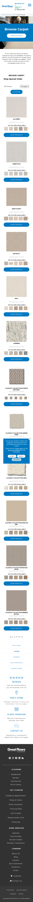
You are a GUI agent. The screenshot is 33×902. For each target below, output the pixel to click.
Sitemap (21, 894)
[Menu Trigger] (29, 4)
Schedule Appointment (16, 796)
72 (19, 637)
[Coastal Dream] (21, 353)
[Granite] (21, 173)
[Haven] (16, 466)
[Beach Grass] (16, 577)
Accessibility (13, 894)
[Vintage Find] (25, 173)
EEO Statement (16, 864)
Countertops (15, 836)
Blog (16, 857)
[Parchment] (16, 487)
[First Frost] (16, 152)
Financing (16, 822)
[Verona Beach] (16, 286)
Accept (12, 456)
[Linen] (11, 173)
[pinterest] (10, 758)
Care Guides (16, 813)
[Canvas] (16, 173)
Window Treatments (16, 843)
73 (22, 637)
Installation (16, 657)
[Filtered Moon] (21, 532)
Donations (16, 867)
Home (3, 14)
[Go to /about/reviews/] (16, 683)
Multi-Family (15, 784)
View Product (16, 135)
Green (16, 870)
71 (16, 637)
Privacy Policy (10, 890)
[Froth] (16, 421)
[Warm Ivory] (11, 353)
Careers (16, 860)
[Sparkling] (21, 218)
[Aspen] (16, 331)
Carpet (13, 14)
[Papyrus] (16, 128)
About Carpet (16, 645)
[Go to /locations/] (16, 698)
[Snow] (11, 263)
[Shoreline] (25, 353)
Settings (16, 459)
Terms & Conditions (21, 890)
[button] (16, 36)
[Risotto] (16, 511)
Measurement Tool (16, 818)
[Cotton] (16, 107)
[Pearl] (16, 196)
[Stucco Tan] (21, 308)
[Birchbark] (25, 128)
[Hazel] (25, 577)
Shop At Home (16, 800)
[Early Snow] (11, 218)
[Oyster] (16, 353)
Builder (16, 778)
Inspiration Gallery (16, 668)
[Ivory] (11, 128)
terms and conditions (14, 450)
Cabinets (16, 833)
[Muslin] (16, 376)
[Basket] (16, 398)
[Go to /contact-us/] (16, 731)
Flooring (8, 14)
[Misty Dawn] (16, 555)
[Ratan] (16, 308)
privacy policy (19, 448)
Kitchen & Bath (15, 840)
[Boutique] (21, 398)
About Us (16, 854)
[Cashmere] (21, 128)
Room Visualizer (16, 804)
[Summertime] (25, 308)
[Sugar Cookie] (25, 532)
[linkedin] (19, 758)
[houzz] (22, 758)
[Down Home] (16, 532)
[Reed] (21, 577)
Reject (21, 456)
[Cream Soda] (11, 487)
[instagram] (13, 758)
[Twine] (11, 398)
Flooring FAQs (16, 809)
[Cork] (25, 398)
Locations (16, 876)
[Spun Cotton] (11, 577)
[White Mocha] (11, 532)
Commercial (16, 781)
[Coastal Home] (21, 487)
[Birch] (11, 308)
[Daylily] (16, 218)
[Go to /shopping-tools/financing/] (16, 715)
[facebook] (16, 758)
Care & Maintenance (16, 662)
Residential (16, 774)
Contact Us (17, 881)
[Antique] (25, 487)
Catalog (16, 651)
